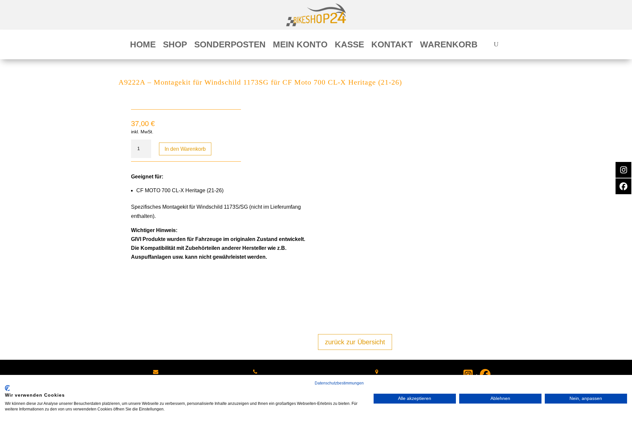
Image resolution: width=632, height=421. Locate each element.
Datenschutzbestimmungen (339, 383)
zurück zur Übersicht (355, 342)
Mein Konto (300, 45)
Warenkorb (449, 45)
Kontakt (392, 45)
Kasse (349, 45)
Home (143, 45)
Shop (175, 45)
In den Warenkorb (185, 149)
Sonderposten (230, 45)
